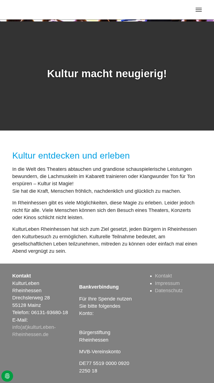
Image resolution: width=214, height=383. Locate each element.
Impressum (167, 283)
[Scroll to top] (201, 370)
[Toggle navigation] (199, 9)
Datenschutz (169, 290)
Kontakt (163, 276)
